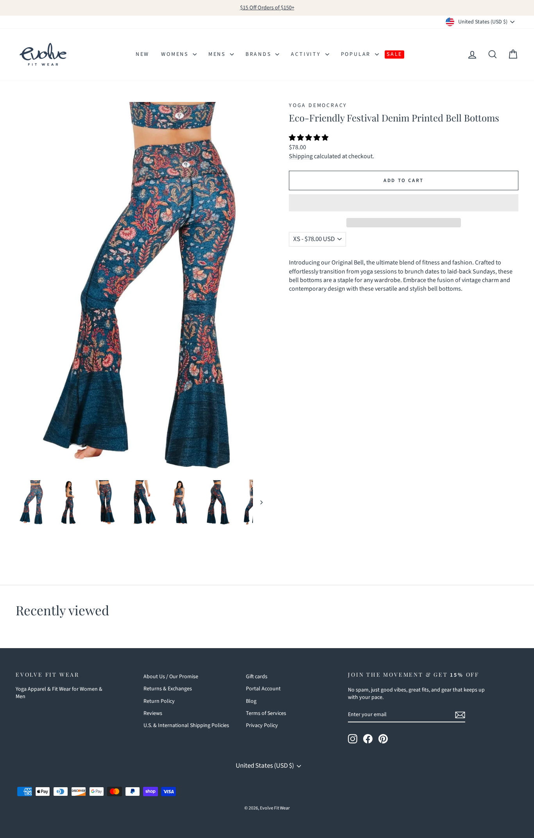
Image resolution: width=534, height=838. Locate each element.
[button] (309, 138)
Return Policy (159, 701)
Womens (176, 54)
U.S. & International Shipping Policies (186, 725)
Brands (259, 54)
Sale (394, 54)
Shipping (301, 156)
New (142, 54)
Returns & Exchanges (167, 689)
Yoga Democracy (318, 105)
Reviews (152, 713)
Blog (251, 701)
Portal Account (263, 689)
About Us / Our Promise (170, 677)
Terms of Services (266, 713)
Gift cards (256, 677)
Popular (357, 54)
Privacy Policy (262, 725)
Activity (307, 54)
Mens (218, 54)
